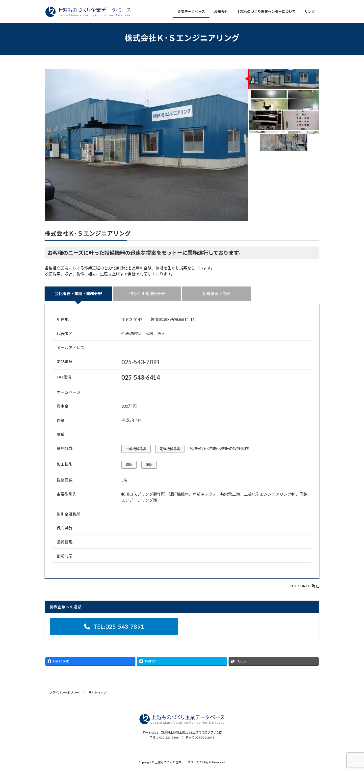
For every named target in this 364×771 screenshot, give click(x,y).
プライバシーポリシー (64, 692)
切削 (129, 465)
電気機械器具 (169, 449)
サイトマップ (97, 692)
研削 (149, 465)
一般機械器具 (136, 449)
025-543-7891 (140, 362)
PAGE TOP (351, 743)
